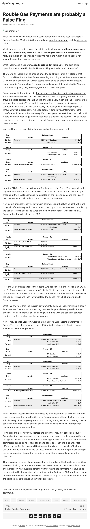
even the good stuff (58, 40)
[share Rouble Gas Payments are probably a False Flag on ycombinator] (59, 516)
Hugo (70, 525)
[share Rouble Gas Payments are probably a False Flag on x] (31, 516)
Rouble (31, 500)
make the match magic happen (61, 56)
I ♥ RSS (22, 525)
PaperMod (76, 525)
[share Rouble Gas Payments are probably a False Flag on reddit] (40, 516)
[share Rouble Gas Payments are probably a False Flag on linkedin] (35, 516)
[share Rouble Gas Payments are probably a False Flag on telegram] (54, 516)
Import (65, 500)
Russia (21, 500)
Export (56, 500)
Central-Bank (44, 500)
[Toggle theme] (23, 3)
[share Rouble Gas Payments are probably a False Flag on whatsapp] (49, 516)
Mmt (6, 500)
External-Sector (79, 500)
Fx (14, 500)
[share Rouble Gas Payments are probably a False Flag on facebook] (45, 516)
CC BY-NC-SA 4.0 (52, 525)
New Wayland (11, 3)
